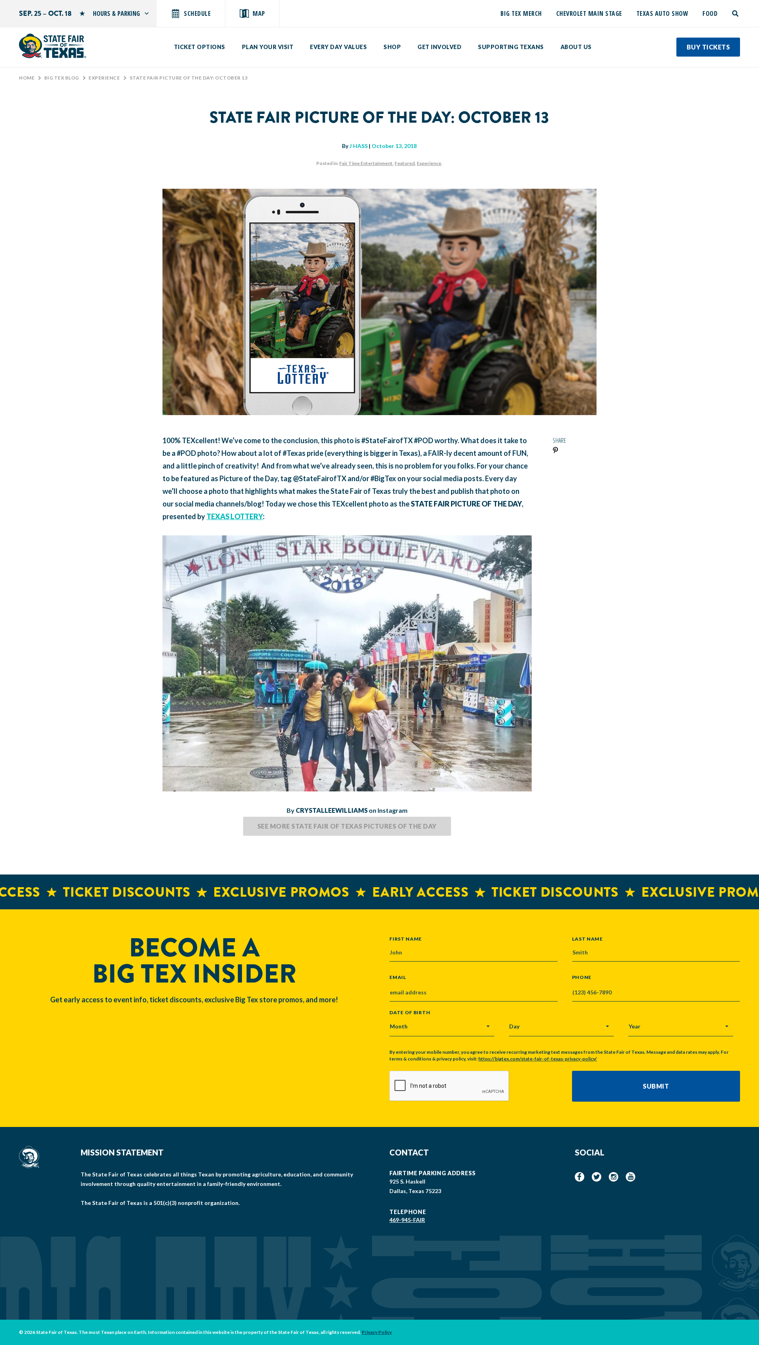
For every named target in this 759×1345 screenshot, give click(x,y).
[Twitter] (596, 1177)
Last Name (587, 938)
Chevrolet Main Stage (589, 13)
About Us (576, 47)
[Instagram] (613, 1177)
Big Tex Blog (61, 78)
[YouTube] (630, 1177)
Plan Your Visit (268, 47)
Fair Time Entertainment (366, 163)
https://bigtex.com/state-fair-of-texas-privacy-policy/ (537, 1059)
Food (709, 13)
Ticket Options (199, 47)
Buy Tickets (708, 47)
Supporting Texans (511, 47)
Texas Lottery (234, 516)
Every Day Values (338, 47)
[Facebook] (579, 1177)
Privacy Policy (377, 1332)
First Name (405, 938)
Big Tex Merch (521, 13)
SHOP (392, 47)
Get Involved (439, 47)
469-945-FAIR (407, 1219)
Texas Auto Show (662, 13)
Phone (582, 977)
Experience (104, 78)
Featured (405, 163)
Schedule (197, 13)
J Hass (358, 145)
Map (259, 13)
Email (397, 977)
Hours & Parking (116, 13)
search (736, 13)
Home (26, 78)
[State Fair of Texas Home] (52, 46)
